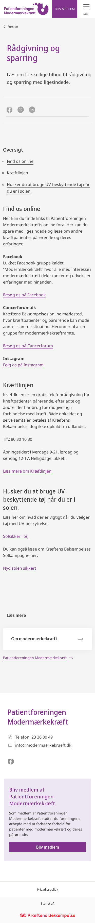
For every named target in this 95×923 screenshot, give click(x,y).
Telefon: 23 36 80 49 (34, 737)
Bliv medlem (47, 847)
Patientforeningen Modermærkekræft (38, 717)
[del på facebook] (9, 110)
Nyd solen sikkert (19, 568)
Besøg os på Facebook (24, 295)
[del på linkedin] (32, 110)
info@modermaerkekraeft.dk (43, 745)
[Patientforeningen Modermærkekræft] (26, 9)
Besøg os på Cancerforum (28, 346)
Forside (13, 26)
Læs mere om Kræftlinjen (27, 471)
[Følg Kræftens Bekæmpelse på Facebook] (11, 762)
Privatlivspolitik (47, 889)
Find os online (20, 161)
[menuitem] (86, 9)
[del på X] (20, 110)
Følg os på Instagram (23, 365)
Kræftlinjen (17, 173)
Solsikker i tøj (16, 536)
